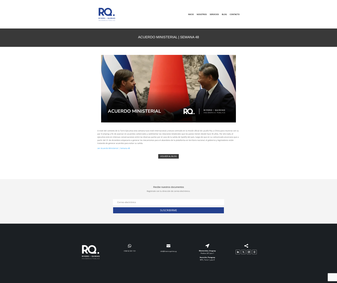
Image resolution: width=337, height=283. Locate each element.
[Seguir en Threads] (254, 252)
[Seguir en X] (243, 252)
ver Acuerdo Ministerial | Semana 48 (113, 148)
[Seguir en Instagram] (249, 252)
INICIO (191, 14)
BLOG (224, 14)
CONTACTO (235, 14)
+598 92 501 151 (129, 251)
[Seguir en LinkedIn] (238, 252)
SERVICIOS (214, 14)
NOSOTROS (202, 14)
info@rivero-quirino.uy (168, 251)
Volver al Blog (168, 156)
